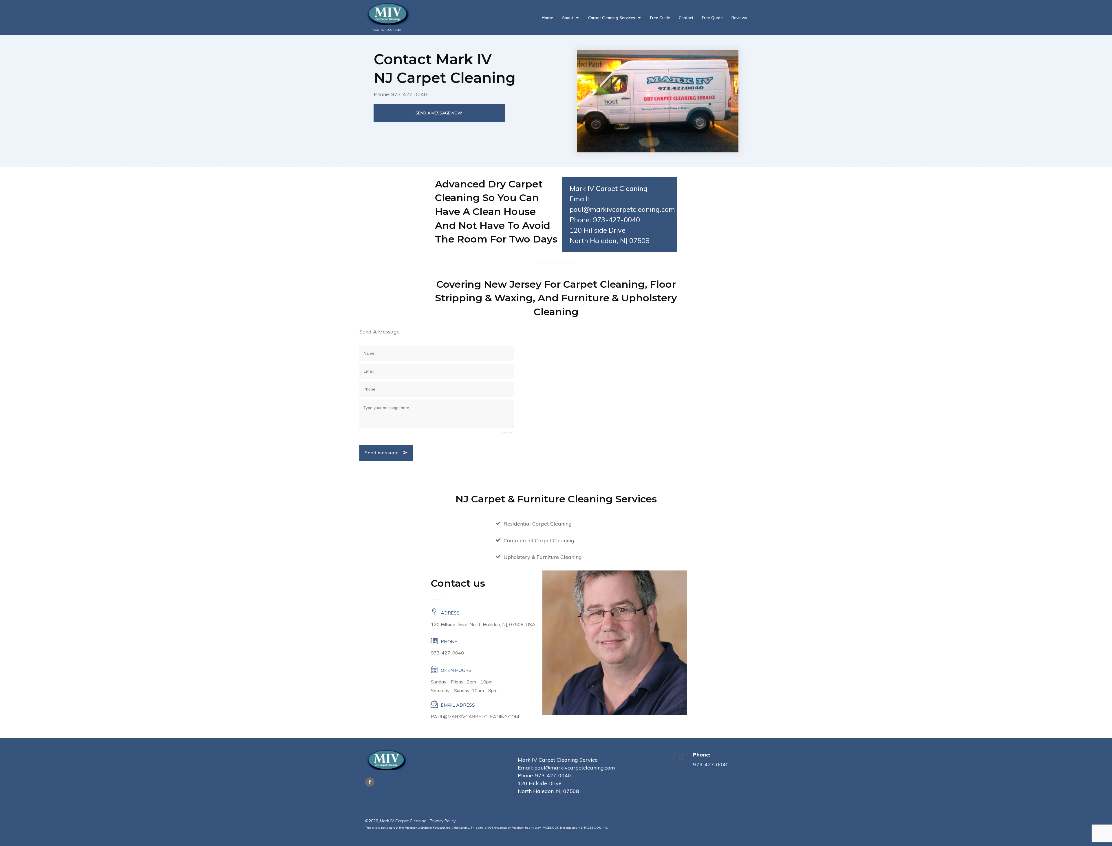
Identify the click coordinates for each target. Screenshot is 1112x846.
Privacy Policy (443, 820)
